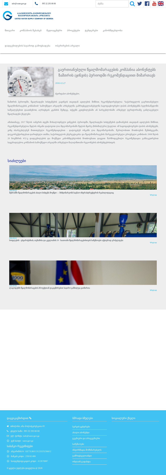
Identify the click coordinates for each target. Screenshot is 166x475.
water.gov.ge (28, 441)
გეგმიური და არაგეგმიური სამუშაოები (86, 441)
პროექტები (73, 30)
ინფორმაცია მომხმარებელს (86, 450)
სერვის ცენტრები (81, 426)
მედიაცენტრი (54, 30)
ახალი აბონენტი (80, 432)
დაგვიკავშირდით (18, 418)
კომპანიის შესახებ (31, 30)
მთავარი (10, 30)
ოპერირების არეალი (67, 46)
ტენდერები (91, 30)
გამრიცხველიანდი (82, 456)
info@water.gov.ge (19, 3)
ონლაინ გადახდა (81, 461)
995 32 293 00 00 (49, 3)
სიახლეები (17, 161)
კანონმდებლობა (113, 30)
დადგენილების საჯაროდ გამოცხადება (27, 46)
